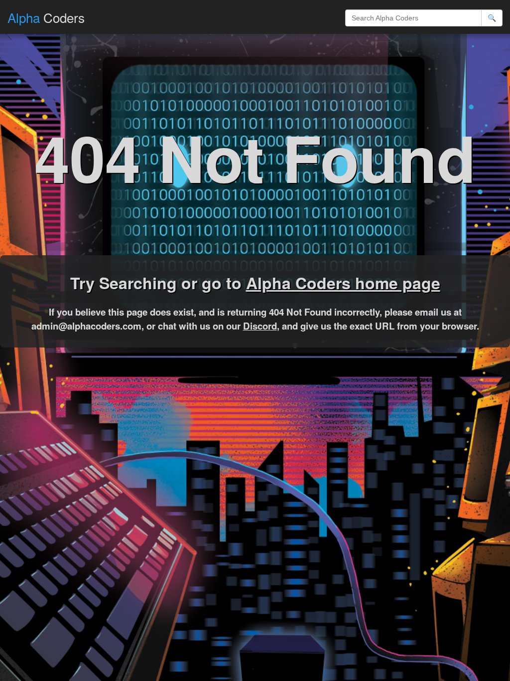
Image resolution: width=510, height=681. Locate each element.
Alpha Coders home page (343, 282)
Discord (260, 326)
